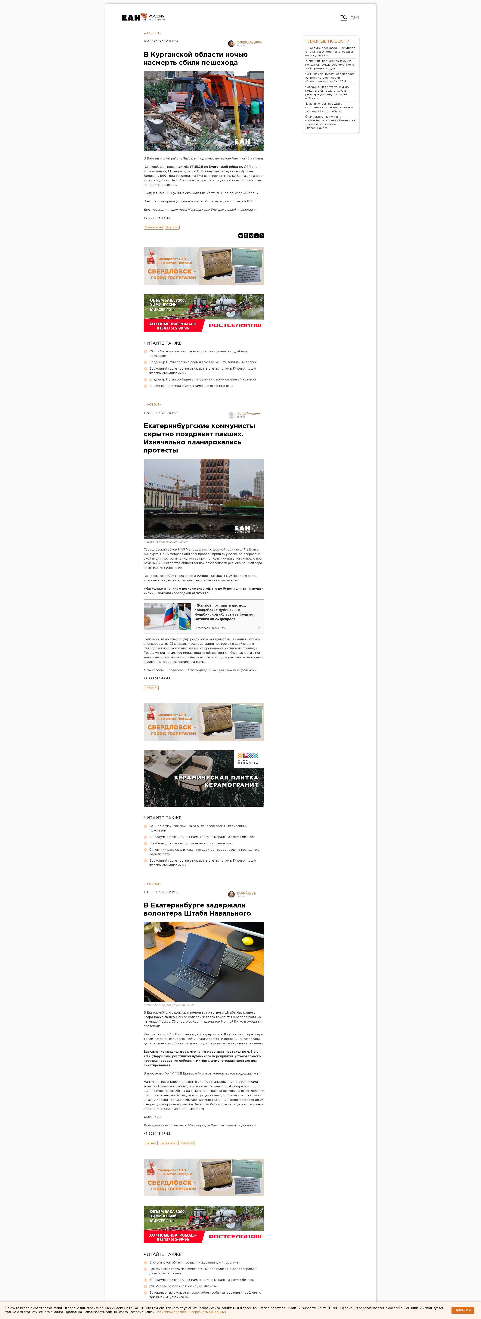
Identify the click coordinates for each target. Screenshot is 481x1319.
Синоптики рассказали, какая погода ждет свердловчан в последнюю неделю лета (204, 852)
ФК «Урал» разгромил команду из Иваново (183, 1286)
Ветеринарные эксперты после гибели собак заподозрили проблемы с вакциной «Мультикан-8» (205, 1295)
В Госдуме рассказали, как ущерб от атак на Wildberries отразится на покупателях (330, 52)
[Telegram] (251, 235)
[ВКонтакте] (240, 235)
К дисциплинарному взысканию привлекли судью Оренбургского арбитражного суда (329, 65)
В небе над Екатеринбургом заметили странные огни (191, 386)
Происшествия (154, 227)
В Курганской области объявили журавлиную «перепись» (194, 1262)
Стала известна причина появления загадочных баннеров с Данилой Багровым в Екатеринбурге (330, 122)
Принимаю (463, 1310)
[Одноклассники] (246, 235)
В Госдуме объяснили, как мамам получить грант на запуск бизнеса (202, 837)
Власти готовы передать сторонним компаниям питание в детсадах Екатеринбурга (329, 107)
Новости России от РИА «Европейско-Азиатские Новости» (134, 18)
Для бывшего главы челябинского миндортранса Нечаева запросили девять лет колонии (203, 1271)
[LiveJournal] (261, 235)
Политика (151, 1143)
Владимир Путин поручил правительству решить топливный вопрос (203, 362)
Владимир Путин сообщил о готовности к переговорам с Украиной (202, 379)
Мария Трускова (249, 42)
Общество (172, 227)
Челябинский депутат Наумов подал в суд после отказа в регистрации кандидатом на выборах (327, 92)
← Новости (153, 33)
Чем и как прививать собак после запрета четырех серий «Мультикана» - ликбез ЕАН (329, 78)
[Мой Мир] (256, 235)
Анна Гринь (246, 892)
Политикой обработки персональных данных (190, 1312)
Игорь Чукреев (249, 413)
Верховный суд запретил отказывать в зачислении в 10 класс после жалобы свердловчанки (202, 371)
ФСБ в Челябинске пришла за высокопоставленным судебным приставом (198, 353)
